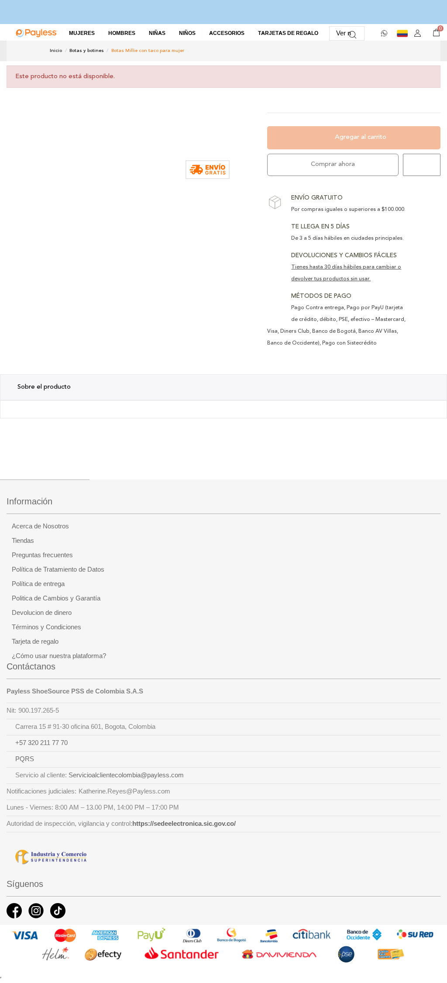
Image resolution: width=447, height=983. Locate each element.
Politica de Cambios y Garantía (56, 598)
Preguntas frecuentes (42, 555)
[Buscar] (352, 33)
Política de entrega (38, 584)
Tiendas (23, 541)
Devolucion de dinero (42, 613)
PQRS (24, 759)
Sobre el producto (44, 387)
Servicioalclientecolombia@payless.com (126, 775)
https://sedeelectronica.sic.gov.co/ (184, 824)
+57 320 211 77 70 (41, 743)
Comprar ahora (333, 164)
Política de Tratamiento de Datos (58, 569)
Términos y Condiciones (46, 627)
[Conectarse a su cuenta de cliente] (417, 33)
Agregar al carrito (360, 137)
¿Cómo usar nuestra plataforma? (59, 656)
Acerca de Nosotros (40, 526)
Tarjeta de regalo (35, 641)
